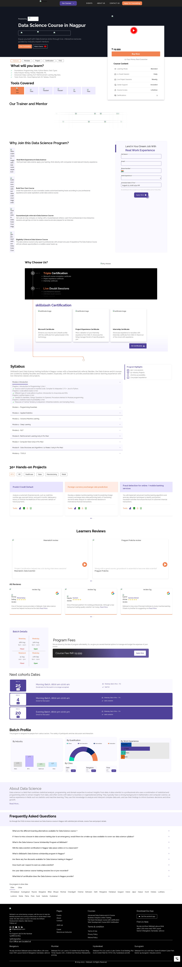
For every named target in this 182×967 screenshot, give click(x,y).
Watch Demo (38, 46)
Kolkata (153, 892)
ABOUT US (101, 3)
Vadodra (45, 896)
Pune (32, 896)
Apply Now (140, 195)
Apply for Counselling (132, 3)
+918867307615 (15, 936)
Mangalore (103, 892)
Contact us (115, 3)
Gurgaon (121, 892)
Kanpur (140, 892)
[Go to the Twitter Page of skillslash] (19, 927)
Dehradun (88, 892)
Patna (27, 896)
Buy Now (136, 54)
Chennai (80, 892)
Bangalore (42, 892)
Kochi (147, 892)
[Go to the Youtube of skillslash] (16, 927)
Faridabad (112, 892)
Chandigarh (72, 892)
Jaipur (134, 892)
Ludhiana (161, 892)
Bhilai (49, 892)
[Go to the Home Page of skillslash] (30, 910)
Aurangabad (25, 892)
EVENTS (89, 3)
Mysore (34, 892)
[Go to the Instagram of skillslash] (13, 927)
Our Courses (66, 3)
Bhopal (55, 892)
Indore (128, 892)
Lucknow (13, 896)
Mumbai (63, 892)
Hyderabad (54, 896)
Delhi (95, 892)
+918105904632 (15, 939)
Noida (21, 896)
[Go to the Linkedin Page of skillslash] (22, 927)
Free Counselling (25, 46)
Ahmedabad (14, 892)
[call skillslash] (30, 931)
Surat (38, 896)
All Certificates (136, 346)
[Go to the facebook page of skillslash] (10, 927)
